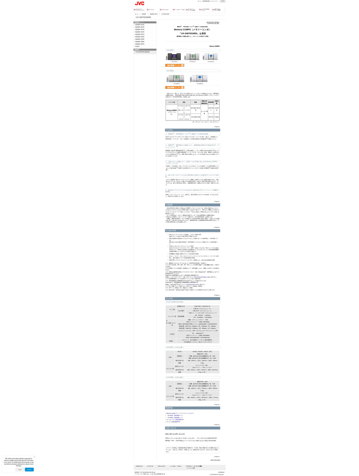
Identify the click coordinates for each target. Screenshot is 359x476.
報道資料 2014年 (139, 27)
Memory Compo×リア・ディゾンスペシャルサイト (180, 413)
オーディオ (150, 466)
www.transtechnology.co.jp (202, 277)
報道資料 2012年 (139, 32)
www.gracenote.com (192, 284)
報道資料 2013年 (139, 29)
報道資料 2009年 (139, 39)
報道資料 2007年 (154, 14)
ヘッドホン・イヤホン (175, 466)
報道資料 (144, 14)
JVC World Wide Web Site (147, 472)
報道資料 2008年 (139, 41)
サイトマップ (214, 1)
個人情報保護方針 (158, 474)
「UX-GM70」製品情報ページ (175, 415)
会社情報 (220, 472)
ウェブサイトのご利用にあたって (143, 474)
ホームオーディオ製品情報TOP (175, 419)
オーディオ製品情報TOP (173, 421)
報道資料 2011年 (139, 34)
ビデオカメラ (139, 466)
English (137, 46)
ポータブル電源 (191, 468)
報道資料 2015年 (139, 24)
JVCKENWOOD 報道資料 (143, 52)
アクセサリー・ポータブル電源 (194, 466)
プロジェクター (162, 466)
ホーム (199, 1)
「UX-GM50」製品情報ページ (175, 417)
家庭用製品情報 (206, 1)
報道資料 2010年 (139, 36)
